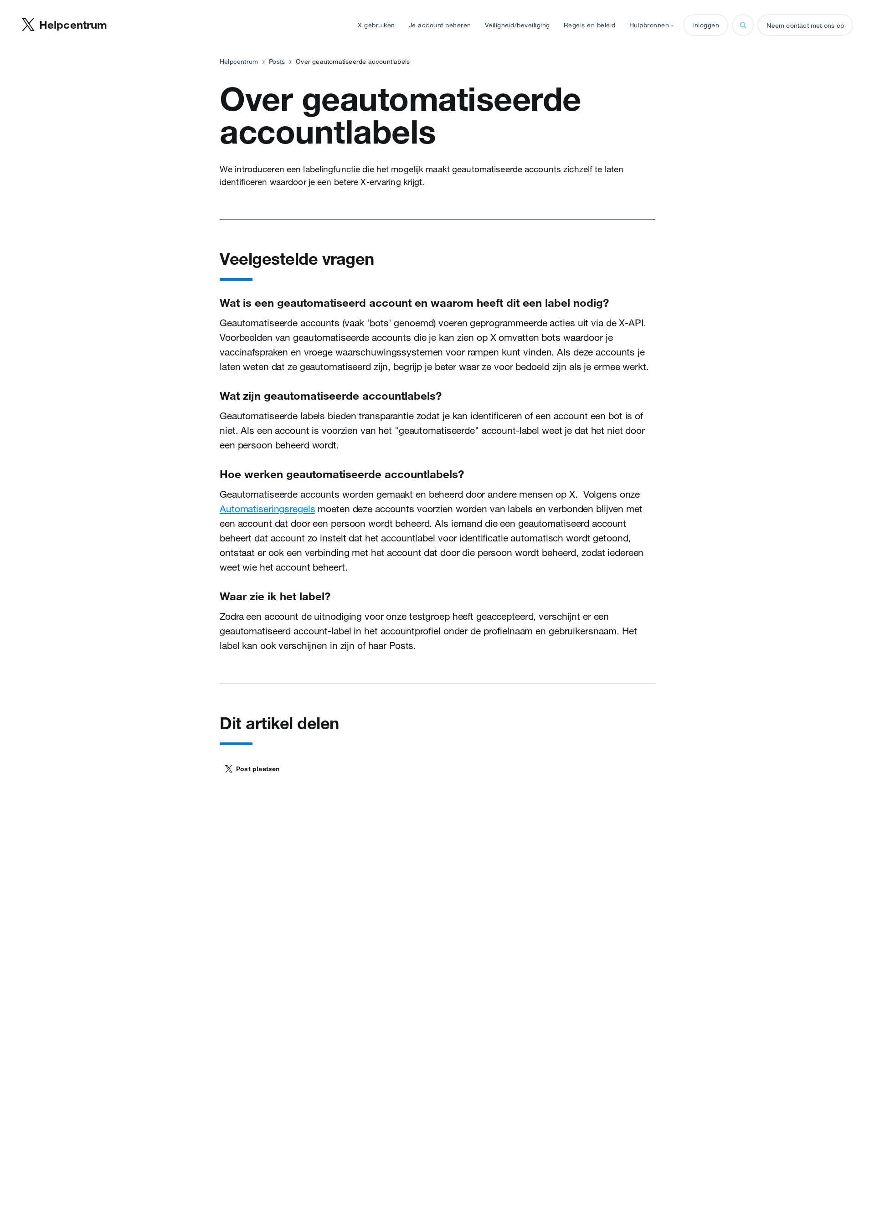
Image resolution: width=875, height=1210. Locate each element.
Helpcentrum (239, 61)
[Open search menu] (743, 25)
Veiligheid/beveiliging (517, 25)
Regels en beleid (590, 25)
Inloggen (705, 25)
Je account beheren (440, 25)
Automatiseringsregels (267, 509)
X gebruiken (376, 25)
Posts (277, 61)
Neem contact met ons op (805, 25)
